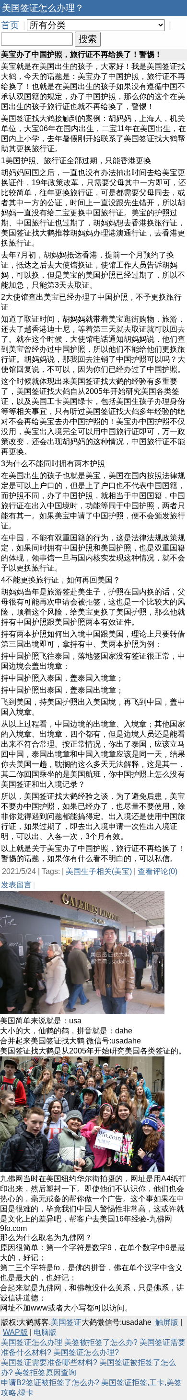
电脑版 (45, 1332)
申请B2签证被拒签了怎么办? (50, 1382)
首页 (10, 25)
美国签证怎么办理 (31, 1342)
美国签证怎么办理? (86, 1352)
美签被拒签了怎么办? (101, 1342)
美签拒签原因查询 (45, 1372)
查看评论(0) (157, 871)
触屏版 (166, 1322)
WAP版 (15, 1332)
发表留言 (16, 885)
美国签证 (66, 1322)
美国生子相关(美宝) (99, 871)
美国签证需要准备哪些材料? (49, 1362)
